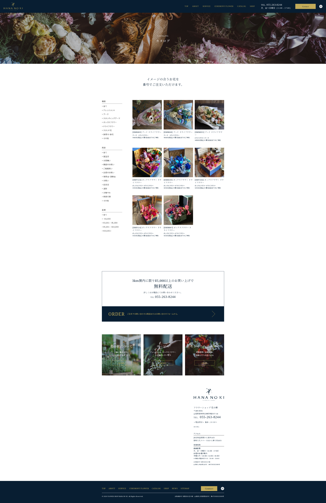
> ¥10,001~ (107, 230)
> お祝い (105, 180)
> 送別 (104, 188)
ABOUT (195, 6)
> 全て (104, 106)
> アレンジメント (108, 110)
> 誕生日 (105, 156)
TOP (186, 6)
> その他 (105, 138)
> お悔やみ (106, 192)
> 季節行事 (106, 196)
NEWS (175, 488)
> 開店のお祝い (108, 164)
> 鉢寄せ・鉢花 (108, 134)
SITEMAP (185, 488)
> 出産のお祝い (108, 172)
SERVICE (207, 6)
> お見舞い (106, 160)
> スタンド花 (107, 130)
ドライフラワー (154, 132)
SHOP (252, 6)
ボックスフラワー (149, 180)
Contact (305, 6)
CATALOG (241, 6)
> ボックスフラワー (109, 122)
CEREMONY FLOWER (224, 6)
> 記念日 (105, 184)
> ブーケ (105, 114)
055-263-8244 (274, 4)
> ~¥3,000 (106, 219)
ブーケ (145, 132)
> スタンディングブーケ (111, 118)
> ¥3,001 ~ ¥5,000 (110, 222)
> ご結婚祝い (107, 168)
